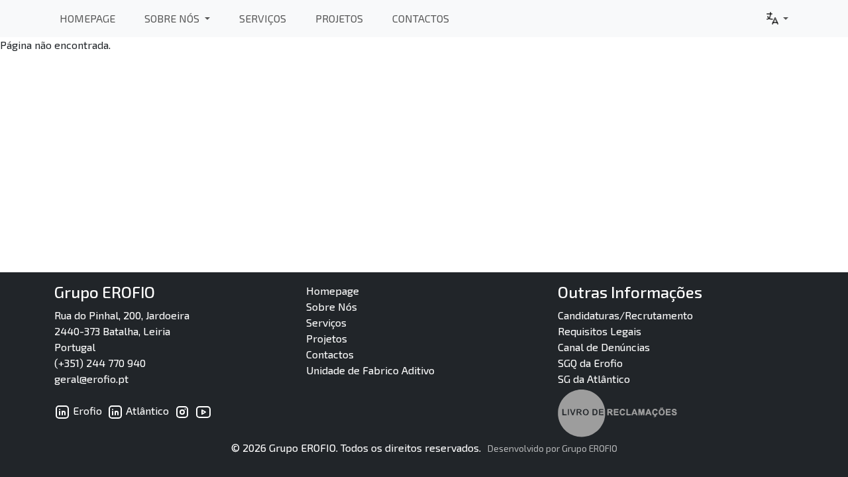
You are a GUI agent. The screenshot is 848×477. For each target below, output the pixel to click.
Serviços (262, 18)
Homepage (87, 18)
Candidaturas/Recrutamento (625, 315)
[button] (776, 18)
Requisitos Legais (599, 331)
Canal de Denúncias (604, 347)
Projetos (339, 18)
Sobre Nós (331, 306)
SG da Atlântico (594, 378)
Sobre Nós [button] (173, 18)
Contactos (420, 18)
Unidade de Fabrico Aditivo (370, 370)
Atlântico (146, 410)
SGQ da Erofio (590, 362)
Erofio (86, 410)
